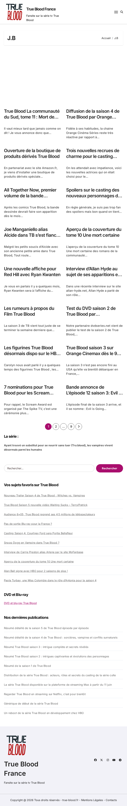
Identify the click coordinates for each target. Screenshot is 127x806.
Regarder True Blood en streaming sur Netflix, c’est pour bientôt (45, 694)
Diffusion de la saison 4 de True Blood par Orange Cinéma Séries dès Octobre (93, 116)
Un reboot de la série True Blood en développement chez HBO (44, 713)
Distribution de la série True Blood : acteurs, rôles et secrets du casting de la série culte (60, 675)
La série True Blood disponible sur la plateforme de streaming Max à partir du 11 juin (58, 684)
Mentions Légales (92, 800)
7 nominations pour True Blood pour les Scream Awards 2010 (28, 392)
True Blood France (41, 9)
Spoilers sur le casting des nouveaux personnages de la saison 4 (93, 195)
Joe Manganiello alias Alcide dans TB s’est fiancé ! (31, 235)
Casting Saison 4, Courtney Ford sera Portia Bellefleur (38, 533)
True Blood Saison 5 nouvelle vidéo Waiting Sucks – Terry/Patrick (45, 505)
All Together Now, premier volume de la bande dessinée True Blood (30, 195)
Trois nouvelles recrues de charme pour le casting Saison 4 (92, 156)
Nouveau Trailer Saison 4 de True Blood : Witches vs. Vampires (44, 495)
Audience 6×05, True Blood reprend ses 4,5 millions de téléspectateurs (49, 514)
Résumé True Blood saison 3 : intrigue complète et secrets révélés (46, 647)
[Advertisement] (64, 75)
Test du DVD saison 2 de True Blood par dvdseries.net (91, 314)
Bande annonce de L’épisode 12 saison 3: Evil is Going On (94, 392)
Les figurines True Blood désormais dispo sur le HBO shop (32, 353)
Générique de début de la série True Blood (31, 703)
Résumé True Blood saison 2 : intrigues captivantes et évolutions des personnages (56, 656)
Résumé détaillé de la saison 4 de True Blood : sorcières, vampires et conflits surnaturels (60, 637)
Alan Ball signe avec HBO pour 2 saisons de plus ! (36, 571)
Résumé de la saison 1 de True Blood (27, 665)
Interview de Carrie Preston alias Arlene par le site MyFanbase (43, 552)
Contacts (111, 800)
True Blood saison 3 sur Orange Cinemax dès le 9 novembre (91, 353)
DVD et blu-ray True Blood (20, 603)
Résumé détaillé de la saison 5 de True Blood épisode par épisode (46, 628)
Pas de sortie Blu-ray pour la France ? (28, 523)
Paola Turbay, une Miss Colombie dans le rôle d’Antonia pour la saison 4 (50, 580)
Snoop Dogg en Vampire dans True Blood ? (31, 542)
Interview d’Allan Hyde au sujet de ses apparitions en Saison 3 (93, 274)
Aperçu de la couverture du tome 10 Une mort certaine (93, 232)
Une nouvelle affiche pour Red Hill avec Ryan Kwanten (32, 271)
